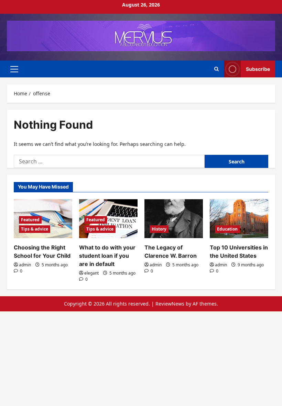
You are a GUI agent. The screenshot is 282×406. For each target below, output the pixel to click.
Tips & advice (34, 229)
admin (25, 265)
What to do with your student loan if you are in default (107, 255)
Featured (30, 220)
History (159, 229)
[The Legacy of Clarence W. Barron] (173, 218)
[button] (14, 69)
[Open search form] (216, 69)
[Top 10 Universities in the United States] (239, 218)
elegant (91, 273)
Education (227, 229)
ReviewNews (169, 303)
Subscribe (258, 69)
